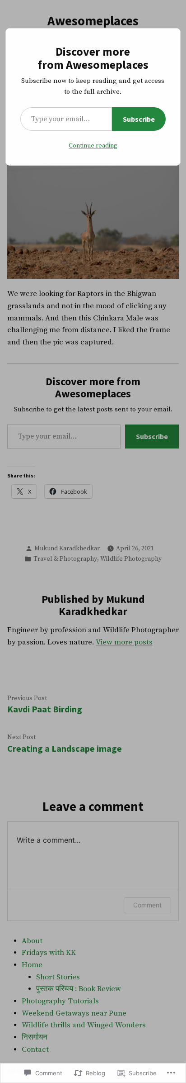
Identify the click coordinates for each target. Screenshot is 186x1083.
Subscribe (139, 119)
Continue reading (93, 146)
